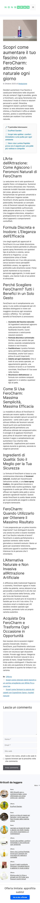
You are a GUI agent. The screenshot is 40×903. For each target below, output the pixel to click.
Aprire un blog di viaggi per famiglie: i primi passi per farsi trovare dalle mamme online (20, 818)
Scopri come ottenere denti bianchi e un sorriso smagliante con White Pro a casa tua (19, 683)
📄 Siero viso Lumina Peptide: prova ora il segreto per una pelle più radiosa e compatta (19, 146)
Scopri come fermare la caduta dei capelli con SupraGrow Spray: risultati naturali (18, 692)
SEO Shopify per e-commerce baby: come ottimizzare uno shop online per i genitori (18, 795)
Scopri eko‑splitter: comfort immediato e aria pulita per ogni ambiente (20, 842)
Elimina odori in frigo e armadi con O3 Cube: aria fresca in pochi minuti (19, 877)
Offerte (9, 677)
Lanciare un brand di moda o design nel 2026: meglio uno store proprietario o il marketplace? (19, 831)
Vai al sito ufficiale (20, 897)
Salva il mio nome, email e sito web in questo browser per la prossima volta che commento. (20, 758)
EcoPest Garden (16, 806)
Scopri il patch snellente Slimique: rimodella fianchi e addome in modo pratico (19, 866)
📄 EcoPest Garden (13, 131)
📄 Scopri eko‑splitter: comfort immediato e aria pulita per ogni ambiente (18, 137)
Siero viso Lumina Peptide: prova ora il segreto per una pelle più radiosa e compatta (20, 854)
